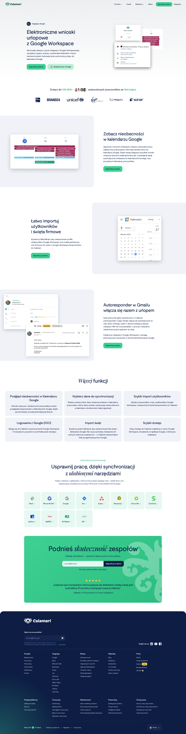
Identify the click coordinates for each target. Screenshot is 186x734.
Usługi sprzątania (85, 676)
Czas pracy (27, 661)
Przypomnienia (113, 707)
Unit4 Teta (55, 692)
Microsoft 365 (56, 664)
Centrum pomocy (114, 670)
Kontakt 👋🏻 (139, 670)
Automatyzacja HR (30, 710)
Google (54, 657)
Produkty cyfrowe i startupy (89, 661)
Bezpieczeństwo (141, 667)
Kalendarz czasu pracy (59, 716)
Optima (54, 689)
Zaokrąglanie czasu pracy (60, 710)
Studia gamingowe (86, 673)
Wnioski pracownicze (115, 713)
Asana (54, 670)
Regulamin (66, 727)
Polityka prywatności (52, 727)
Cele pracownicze (142, 713)
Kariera (138, 664)
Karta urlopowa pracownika (89, 707)
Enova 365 (55, 679)
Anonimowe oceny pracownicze (146, 707)
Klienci (150, 4)
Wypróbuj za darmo (164, 4)
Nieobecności (28, 657)
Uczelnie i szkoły (85, 670)
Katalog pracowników (115, 703)
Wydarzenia (112, 664)
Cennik (128, 4)
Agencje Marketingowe (87, 667)
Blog (109, 657)
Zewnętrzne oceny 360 (143, 710)
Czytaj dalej (62, 644)
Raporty (26, 707)
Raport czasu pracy (58, 713)
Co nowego (112, 667)
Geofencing (56, 703)
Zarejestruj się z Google (62, 67)
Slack (54, 661)
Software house (85, 657)
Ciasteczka (77, 727)
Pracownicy (28, 664)
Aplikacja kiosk (57, 707)
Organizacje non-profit (87, 664)
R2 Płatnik (55, 685)
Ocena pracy (28, 667)
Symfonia (55, 676)
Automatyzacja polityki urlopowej (91, 713)
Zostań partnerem (142, 661)
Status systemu (113, 673)
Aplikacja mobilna (29, 703)
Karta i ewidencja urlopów (88, 703)
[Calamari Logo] (13, 4)
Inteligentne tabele (114, 710)
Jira (53, 673)
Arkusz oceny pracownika (144, 703)
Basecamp (55, 667)
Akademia (111, 661)
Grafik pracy (28, 670)
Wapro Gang (56, 682)
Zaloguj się (177, 4)
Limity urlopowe (85, 710)
